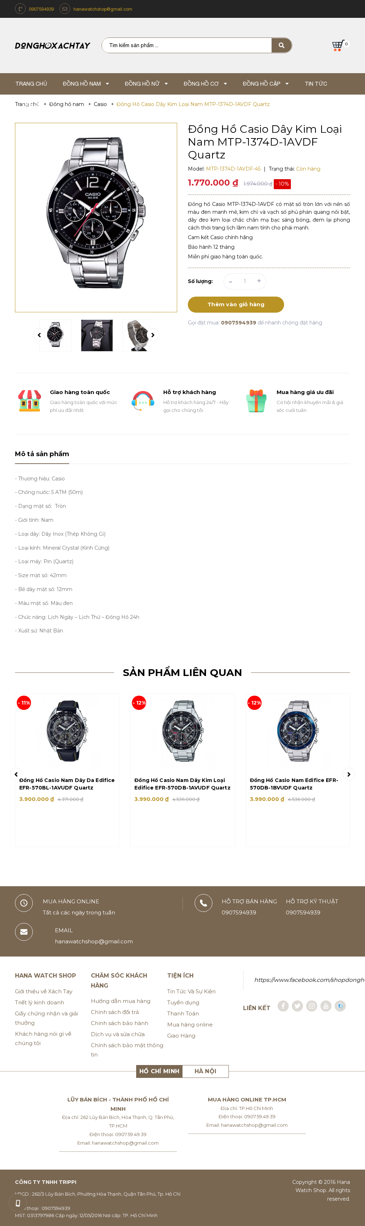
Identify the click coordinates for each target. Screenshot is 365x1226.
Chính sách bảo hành (119, 1023)
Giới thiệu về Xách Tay (43, 991)
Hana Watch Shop (45, 975)
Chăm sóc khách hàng (119, 980)
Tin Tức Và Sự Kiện (191, 991)
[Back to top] (345, 1201)
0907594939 (41, 9)
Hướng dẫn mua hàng (120, 1001)
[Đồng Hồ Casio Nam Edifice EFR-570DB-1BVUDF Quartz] (297, 733)
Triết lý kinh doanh (39, 1002)
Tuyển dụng (183, 1002)
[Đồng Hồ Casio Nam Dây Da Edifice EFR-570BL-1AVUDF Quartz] (67, 733)
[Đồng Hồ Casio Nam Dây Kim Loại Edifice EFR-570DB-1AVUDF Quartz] (182, 733)
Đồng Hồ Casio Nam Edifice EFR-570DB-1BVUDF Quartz (294, 784)
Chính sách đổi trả (115, 1012)
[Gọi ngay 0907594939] (18, 1203)
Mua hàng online (190, 1024)
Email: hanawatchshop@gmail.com (118, 1143)
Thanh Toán (183, 1013)
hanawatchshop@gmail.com (102, 9)
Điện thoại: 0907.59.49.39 (117, 1134)
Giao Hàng (181, 1035)
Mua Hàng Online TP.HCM (247, 1099)
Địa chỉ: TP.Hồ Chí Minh (247, 1108)
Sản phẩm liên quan (182, 672)
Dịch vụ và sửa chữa (118, 1034)
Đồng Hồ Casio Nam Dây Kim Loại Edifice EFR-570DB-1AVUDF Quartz (182, 784)
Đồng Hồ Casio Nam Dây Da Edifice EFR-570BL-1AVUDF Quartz (67, 784)
